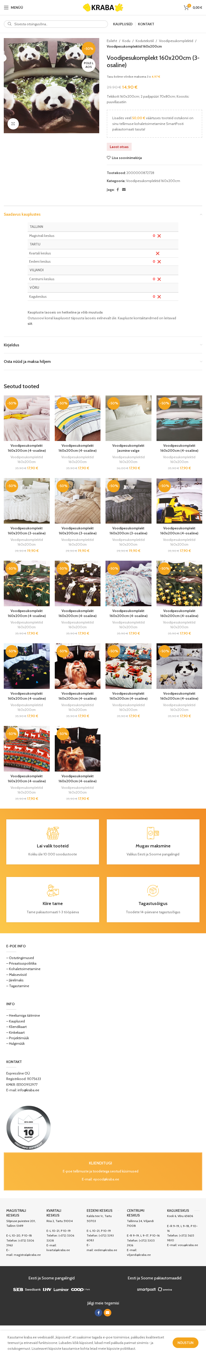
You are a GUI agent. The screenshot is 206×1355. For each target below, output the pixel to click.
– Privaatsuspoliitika (21, 963)
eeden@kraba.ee (105, 1250)
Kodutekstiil (145, 41)
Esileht (112, 41)
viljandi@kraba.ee (139, 1255)
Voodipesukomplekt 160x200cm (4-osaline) (27, 448)
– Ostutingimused (20, 958)
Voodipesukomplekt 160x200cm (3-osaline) (26, 530)
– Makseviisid (16, 974)
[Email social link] (124, 189)
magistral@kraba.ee (27, 1255)
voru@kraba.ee (188, 1245)
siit (30, 323)
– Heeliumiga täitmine (23, 1015)
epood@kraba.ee (106, 1179)
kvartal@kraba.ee (58, 1250)
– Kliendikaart (16, 1026)
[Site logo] (103, 7)
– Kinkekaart (15, 1032)
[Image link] (28, 1127)
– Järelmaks (15, 980)
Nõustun (185, 1343)
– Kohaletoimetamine (23, 969)
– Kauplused (15, 1021)
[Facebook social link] (118, 189)
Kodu (126, 41)
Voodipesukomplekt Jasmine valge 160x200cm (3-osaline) (128, 450)
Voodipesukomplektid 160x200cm (134, 46)
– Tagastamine (17, 986)
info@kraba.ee (28, 1090)
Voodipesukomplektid (176, 41)
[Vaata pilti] (13, 123)
